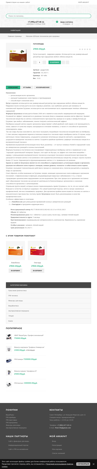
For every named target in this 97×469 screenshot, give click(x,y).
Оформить (66, 37)
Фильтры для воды (15, 301)
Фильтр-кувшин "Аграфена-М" (25, 371)
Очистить (78, 37)
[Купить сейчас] (67, 62)
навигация (15, 30)
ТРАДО (11, 316)
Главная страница (15, 36)
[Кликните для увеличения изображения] (18, 55)
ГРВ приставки (11, 420)
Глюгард (37, 263)
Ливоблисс (15, 263)
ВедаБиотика (13, 306)
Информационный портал (18, 445)
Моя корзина (57, 449)
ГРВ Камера (18, 359)
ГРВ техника (13, 296)
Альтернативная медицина (18, 311)
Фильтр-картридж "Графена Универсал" (29, 347)
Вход (54, 441)
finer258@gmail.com (63, 428)
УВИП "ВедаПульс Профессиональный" (29, 335)
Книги (10, 321)
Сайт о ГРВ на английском (18, 449)
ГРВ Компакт (19, 383)
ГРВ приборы (11, 417)
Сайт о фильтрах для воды (18, 441)
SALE (48, 9)
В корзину (15, 271)
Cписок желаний (58, 453)
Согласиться (83, 464)
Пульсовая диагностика (17, 291)
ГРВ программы (12, 423)
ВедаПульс (10, 415)
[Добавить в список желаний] (63, 62)
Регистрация (57, 445)
